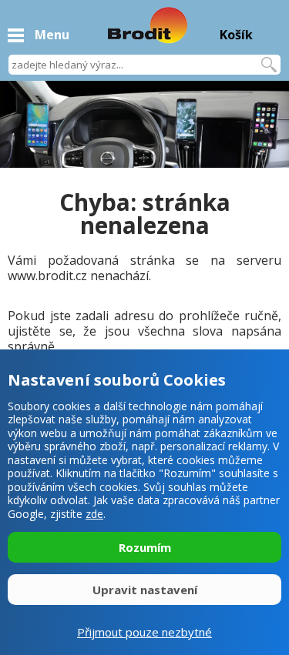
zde (94, 513)
